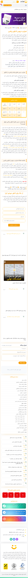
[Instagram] (17, 539)
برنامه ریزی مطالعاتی (18, 9)
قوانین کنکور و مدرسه (21, 189)
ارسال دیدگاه (22, 363)
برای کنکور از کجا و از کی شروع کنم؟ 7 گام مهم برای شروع (14, 255)
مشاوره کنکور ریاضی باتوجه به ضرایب (15, 147)
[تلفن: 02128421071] (25, 529)
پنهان (13, 60)
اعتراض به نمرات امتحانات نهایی (19, 283)
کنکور (14, 164)
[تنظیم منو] (26, 5)
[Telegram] (14, 539)
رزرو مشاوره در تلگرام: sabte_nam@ (16, 532)
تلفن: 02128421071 (20, 530)
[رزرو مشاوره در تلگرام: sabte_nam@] (25, 532)
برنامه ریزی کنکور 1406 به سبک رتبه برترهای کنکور (16, 310)
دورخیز (25, 9)
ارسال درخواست (13, 225)
